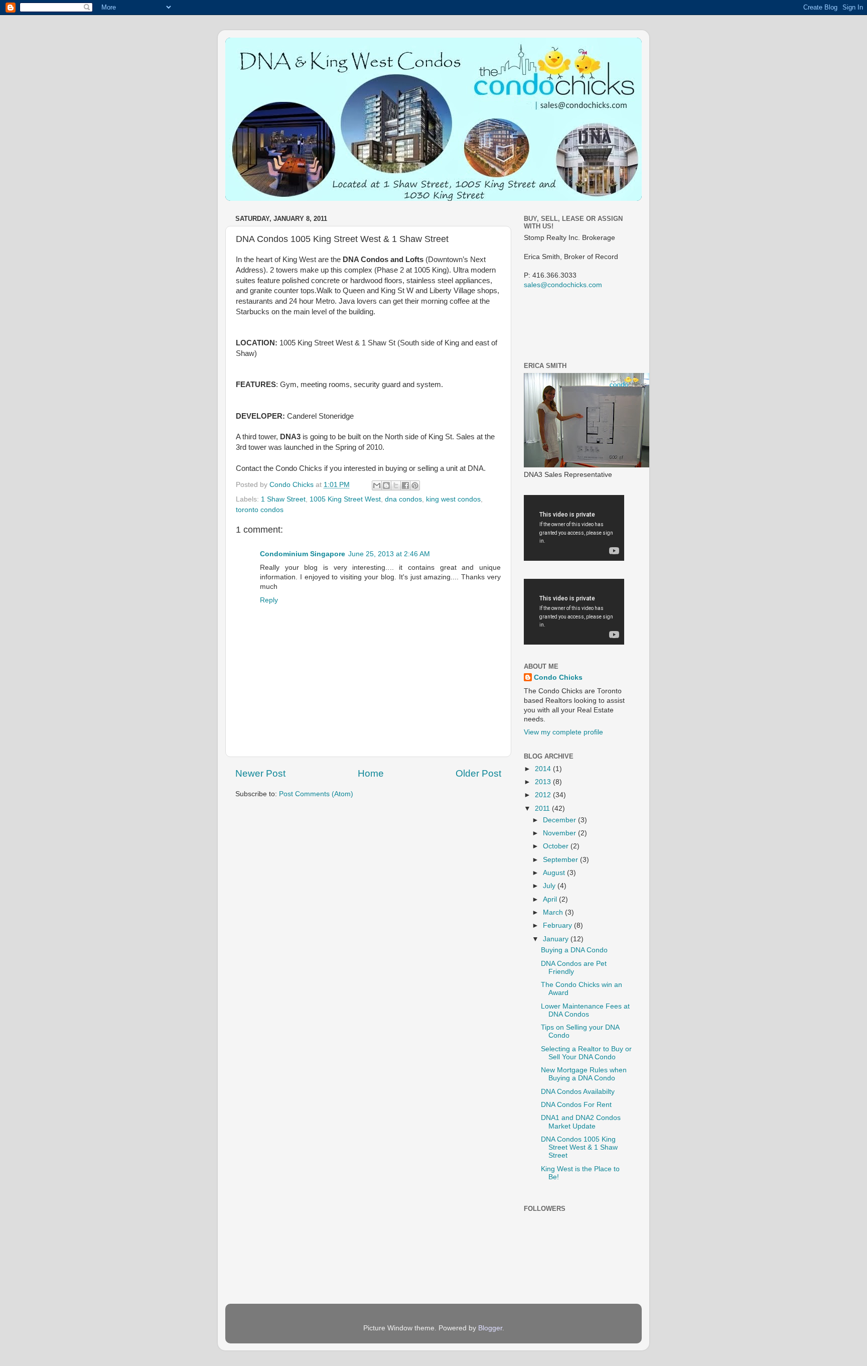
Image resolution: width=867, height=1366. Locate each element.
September (561, 859)
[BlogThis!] (386, 485)
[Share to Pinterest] (415, 485)
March (554, 912)
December (560, 820)
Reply (269, 600)
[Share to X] (396, 485)
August (555, 873)
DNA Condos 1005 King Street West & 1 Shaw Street (579, 1147)
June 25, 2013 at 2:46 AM (389, 554)
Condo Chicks (292, 484)
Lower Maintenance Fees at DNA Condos (585, 1010)
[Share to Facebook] (405, 485)
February (558, 925)
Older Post (478, 773)
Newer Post (260, 773)
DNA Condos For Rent (576, 1104)
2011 (543, 808)
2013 (544, 782)
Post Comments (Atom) (316, 794)
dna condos (403, 499)
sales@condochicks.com (563, 285)
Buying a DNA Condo (574, 950)
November (560, 833)
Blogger (490, 1328)
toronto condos (259, 510)
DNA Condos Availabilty (578, 1091)
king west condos (453, 499)
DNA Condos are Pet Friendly (574, 967)
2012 (544, 795)
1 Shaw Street (283, 499)
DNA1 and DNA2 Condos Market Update (581, 1122)
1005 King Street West (345, 499)
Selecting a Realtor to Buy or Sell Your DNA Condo (586, 1053)
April (551, 899)
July (550, 886)
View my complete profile (563, 732)
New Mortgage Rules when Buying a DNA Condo (584, 1074)
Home (371, 773)
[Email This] (377, 485)
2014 (544, 769)
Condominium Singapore (302, 554)
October (556, 846)
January (556, 939)
